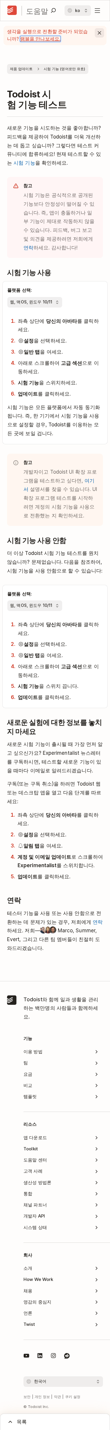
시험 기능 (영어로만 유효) (64, 69)
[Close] (99, 33)
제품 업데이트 (21, 69)
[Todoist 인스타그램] (53, 1356)
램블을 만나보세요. (40, 39)
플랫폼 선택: (19, 290)
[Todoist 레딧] (66, 1356)
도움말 (37, 11)
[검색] (53, 10)
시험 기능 (24, 163)
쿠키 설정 (73, 1396)
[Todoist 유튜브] (26, 1356)
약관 (57, 1396)
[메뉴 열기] (97, 10)
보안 (27, 1396)
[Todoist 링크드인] (39, 1356)
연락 (28, 248)
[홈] (12, 11)
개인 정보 (42, 1396)
